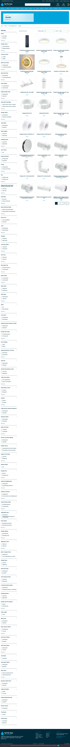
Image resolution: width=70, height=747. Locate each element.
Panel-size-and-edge (6, 102)
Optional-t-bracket (5, 491)
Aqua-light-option (5, 662)
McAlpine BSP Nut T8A (27, 113)
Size (2, 174)
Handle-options (4, 531)
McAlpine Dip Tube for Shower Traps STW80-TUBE (61, 114)
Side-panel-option (5, 645)
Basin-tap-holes (5, 427)
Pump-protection (5, 156)
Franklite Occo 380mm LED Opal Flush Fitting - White (61, 51)
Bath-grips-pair (4, 265)
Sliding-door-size (5, 541)
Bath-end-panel (4, 73)
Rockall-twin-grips (5, 331)
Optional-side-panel (5, 91)
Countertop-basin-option (7, 585)
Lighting (26, 8)
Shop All (2, 8)
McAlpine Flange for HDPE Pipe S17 (44, 134)
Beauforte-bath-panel (6, 680)
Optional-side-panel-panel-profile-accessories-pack (7, 186)
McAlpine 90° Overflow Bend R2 (44, 176)
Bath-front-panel (5, 62)
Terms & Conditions (39, 734)
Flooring (30, 8)
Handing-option (4, 139)
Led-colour (3, 315)
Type (2, 225)
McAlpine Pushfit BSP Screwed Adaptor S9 (61, 156)
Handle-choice (4, 445)
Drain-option (4, 520)
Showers (12, 8)
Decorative (17, 8)
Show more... (3, 40)
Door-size (3, 254)
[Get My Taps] (6, 5)
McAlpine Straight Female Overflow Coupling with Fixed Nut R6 (27, 197)
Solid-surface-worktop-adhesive (8, 408)
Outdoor (50, 8)
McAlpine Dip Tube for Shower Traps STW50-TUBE (44, 93)
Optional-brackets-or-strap (7, 350)
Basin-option (4, 275)
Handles (3, 398)
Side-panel (3, 294)
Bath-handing (4, 131)
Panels (2, 164)
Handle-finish (4, 560)
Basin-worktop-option (6, 207)
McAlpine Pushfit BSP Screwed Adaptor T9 (44, 156)
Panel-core (3, 217)
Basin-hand (3, 286)
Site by (66, 743)
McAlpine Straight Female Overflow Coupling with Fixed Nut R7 (61, 177)
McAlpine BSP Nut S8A (44, 113)
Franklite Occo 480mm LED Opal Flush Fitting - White (44, 51)
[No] (68, 745)
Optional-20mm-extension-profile (8, 323)
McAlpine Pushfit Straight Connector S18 (44, 197)
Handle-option (4, 112)
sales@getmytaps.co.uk (61, 736)
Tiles (34, 8)
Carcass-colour (4, 54)
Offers (60, 8)
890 (64, 203)
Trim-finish (3, 655)
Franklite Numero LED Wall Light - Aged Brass (27, 72)
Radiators (41, 8)
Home (2, 25)
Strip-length (4, 612)
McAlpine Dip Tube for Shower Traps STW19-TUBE (61, 93)
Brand (2, 33)
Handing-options (5, 593)
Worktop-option (4, 416)
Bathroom (8, 8)
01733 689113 (59, 737)
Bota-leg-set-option (6, 626)
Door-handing (4, 342)
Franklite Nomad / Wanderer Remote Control (27, 51)
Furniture (22, 8)
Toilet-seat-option (5, 377)
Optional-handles (5, 689)
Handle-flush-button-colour (7, 369)
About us (37, 733)
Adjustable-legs (5, 512)
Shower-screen (4, 705)
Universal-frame (4, 568)
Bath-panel (3, 618)
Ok (58, 745)
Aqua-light (3, 122)
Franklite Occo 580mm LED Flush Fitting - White (44, 72)
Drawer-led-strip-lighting (7, 437)
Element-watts (4, 464)
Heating (37, 8)
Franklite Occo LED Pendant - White (61, 71)
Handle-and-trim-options (7, 601)
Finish (2, 304)
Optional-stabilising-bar (6, 481)
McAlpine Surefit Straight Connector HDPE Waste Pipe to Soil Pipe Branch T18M (61, 197)
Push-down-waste (5, 637)
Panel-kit (3, 360)
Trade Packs (56, 8)
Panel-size (3, 196)
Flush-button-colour (5, 387)
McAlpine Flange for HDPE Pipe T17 (27, 134)
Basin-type (3, 670)
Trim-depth (3, 712)
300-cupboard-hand (6, 576)
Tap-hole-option (5, 244)
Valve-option (4, 83)
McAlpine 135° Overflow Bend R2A (27, 176)
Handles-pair (4, 470)
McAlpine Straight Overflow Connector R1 (61, 135)
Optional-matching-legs (6, 697)
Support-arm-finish (5, 454)
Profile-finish (4, 718)
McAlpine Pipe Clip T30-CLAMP (27, 92)
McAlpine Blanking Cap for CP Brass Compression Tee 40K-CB (27, 156)
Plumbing (46, 8)
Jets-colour (3, 149)
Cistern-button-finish (6, 502)
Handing (3, 236)
